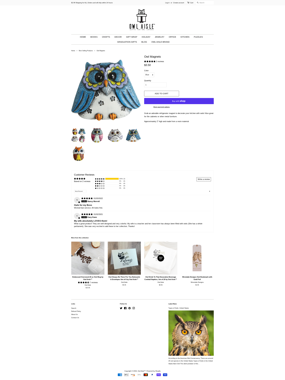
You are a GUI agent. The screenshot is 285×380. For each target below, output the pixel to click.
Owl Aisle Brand (160, 42)
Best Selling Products (86, 51)
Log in (167, 3)
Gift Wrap (131, 37)
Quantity (147, 81)
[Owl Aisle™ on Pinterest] (129, 308)
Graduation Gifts (127, 42)
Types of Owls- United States (178, 308)
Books (94, 37)
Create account (178, 3)
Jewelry (159, 37)
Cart (191, 3)
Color (146, 71)
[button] (150, 61)
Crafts (106, 37)
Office (172, 37)
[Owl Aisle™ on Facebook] (125, 308)
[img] (87, 198)
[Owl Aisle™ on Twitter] (121, 308)
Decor (118, 37)
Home (83, 37)
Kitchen (185, 37)
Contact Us (75, 317)
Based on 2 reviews (82, 181)
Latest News (172, 304)
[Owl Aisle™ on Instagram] (133, 308)
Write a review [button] (204, 179)
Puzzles (198, 37)
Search (73, 308)
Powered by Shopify (154, 371)
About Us (74, 314)
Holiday (146, 37)
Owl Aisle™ (142, 371)
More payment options (161, 107)
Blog (144, 42)
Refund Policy (76, 311)
